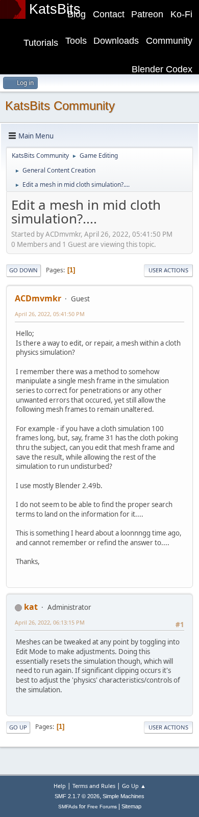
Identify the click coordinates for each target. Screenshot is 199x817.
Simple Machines (123, 796)
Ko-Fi (181, 14)
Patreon (147, 14)
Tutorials (40, 43)
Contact (109, 14)
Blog (76, 14)
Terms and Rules (93, 786)
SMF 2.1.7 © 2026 (77, 796)
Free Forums (102, 806)
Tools (76, 41)
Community (169, 41)
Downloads (116, 41)
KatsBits (55, 9)
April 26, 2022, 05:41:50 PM (50, 314)
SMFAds (68, 806)
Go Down (23, 270)
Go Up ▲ (134, 786)
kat (31, 606)
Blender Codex (162, 69)
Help (60, 786)
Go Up (18, 727)
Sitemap (131, 806)
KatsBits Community (60, 105)
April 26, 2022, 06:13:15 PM (50, 622)
